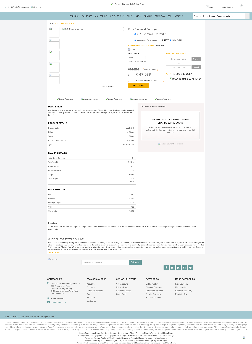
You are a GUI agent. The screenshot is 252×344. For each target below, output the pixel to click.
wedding (148, 16)
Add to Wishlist (108, 87)
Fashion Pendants (160, 338)
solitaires (87, 16)
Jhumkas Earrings (151, 336)
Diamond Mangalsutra (136, 343)
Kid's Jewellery (181, 284)
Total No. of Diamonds (56, 158)
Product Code (53, 128)
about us (179, 16)
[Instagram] (184, 267)
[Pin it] (97, 86)
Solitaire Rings (128, 333)
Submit (196, 67)
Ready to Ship (117, 16)
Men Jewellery (181, 287)
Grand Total (52, 211)
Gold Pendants (115, 338)
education (160, 16)
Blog (88, 294)
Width (50, 136)
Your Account (122, 284)
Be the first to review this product (153, 106)
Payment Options (123, 291)
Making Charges (54, 203)
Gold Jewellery (152, 284)
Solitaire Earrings (119, 336)
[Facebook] (166, 267)
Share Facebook (81, 86)
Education (91, 287)
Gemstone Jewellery (154, 291)
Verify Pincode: (134, 53)
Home (51, 23)
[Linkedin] (178, 267)
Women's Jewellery (183, 291)
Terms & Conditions (95, 291)
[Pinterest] (190, 267)
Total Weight (53, 162)
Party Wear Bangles (159, 341)
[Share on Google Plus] (87, 86)
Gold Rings (105, 333)
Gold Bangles (97, 341)
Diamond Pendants (100, 338)
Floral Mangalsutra (168, 343)
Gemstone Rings (142, 333)
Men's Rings (168, 333)
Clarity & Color (53, 166)
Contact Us (91, 301)
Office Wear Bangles (143, 341)
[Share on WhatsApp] (92, 86)
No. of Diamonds (54, 170)
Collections (101, 16)
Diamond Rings (116, 333)
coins (129, 16)
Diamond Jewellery (154, 287)
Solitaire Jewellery (153, 294)
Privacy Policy (122, 287)
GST (50, 207)
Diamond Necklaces (105, 343)
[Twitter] (172, 267)
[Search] (247, 16)
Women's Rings (156, 333)
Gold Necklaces (121, 343)
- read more (54, 253)
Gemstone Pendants (130, 338)
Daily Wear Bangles (126, 341)
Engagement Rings (92, 333)
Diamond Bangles (110, 341)
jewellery (74, 16)
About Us (91, 284)
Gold (50, 194)
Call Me (196, 59)
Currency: (25, 7)
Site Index (91, 297)
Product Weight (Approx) (57, 140)
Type (50, 145)
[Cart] (237, 7)
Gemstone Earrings (135, 336)
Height (50, 132)
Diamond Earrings (105, 336)
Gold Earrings (91, 336)
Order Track (121, 294)
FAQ (169, 16)
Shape (50, 175)
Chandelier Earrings (166, 336)
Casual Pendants (145, 338)
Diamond (51, 199)
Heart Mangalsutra (153, 343)
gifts (138, 16)
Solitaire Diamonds (154, 297)
